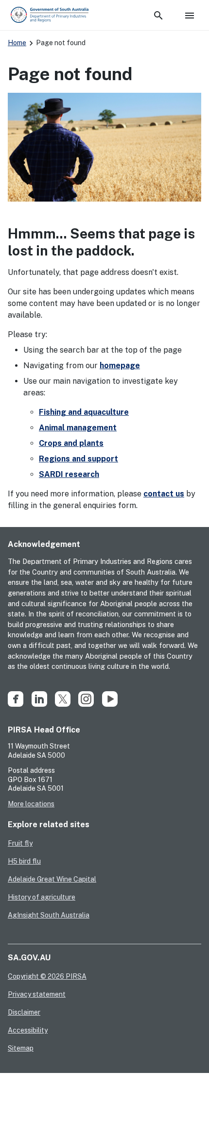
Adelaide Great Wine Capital (52, 879)
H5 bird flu (24, 861)
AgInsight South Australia (48, 915)
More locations (31, 804)
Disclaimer (24, 1012)
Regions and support (78, 458)
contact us (163, 493)
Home (17, 43)
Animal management (78, 427)
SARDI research (69, 474)
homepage (120, 365)
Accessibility (28, 1030)
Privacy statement (37, 994)
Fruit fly (20, 843)
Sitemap (21, 1048)
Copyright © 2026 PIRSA (47, 976)
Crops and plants (71, 443)
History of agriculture (41, 897)
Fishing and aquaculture (84, 412)
